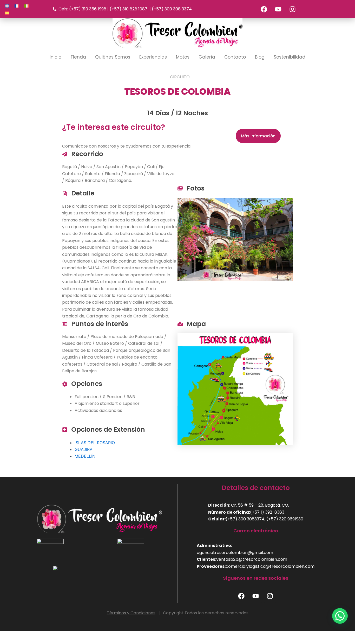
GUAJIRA (84, 449)
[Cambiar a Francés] (17, 5)
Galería (207, 57)
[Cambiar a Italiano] (27, 5)
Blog (260, 57)
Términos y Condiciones (131, 613)
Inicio (55, 57)
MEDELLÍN (85, 456)
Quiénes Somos (112, 57)
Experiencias (153, 57)
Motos (182, 57)
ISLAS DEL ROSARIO (95, 442)
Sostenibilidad (289, 57)
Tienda (78, 57)
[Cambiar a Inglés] (7, 5)
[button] (340, 616)
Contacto (235, 57)
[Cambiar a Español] (7, 12)
